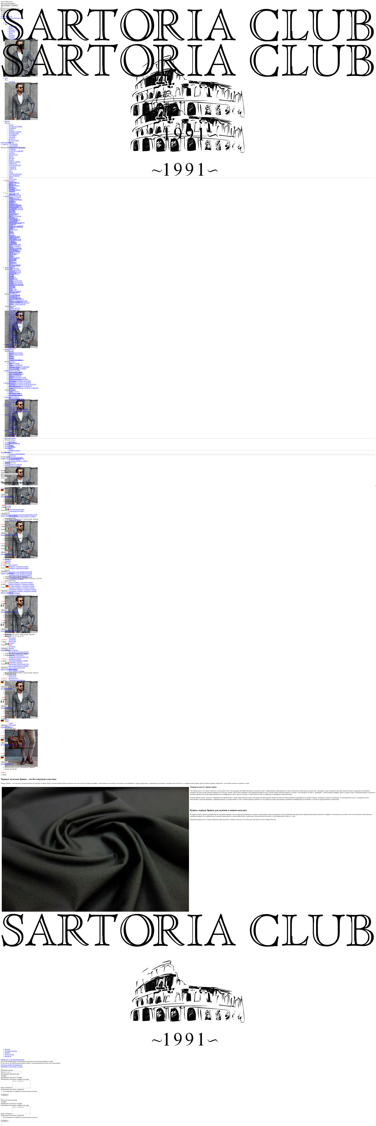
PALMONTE (13, 296)
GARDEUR (12, 244)
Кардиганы (12, 641)
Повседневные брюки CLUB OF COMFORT (23, 388)
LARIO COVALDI (15, 197)
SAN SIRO (12, 311)
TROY (11, 332)
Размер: (7, 502)
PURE (11, 304)
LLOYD (11, 275)
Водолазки (12, 638)
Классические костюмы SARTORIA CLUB (23, 515)
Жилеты (11, 648)
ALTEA (11, 203)
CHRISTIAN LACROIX (17, 222)
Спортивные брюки (15, 379)
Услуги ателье (9, 446)
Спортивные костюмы (16, 511)
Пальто (11, 392)
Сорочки (11, 643)
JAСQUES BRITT (15, 190)
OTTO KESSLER (14, 295)
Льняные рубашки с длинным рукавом (22, 588)
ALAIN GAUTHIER (15, 200)
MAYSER (12, 286)
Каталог (7, 1049)
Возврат (7, 444)
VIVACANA (13, 335)
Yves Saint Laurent (14, 342)
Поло (10, 645)
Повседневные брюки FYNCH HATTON (22, 384)
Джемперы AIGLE (15, 659)
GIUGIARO (13, 179)
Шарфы (11, 351)
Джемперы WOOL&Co (16, 655)
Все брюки (12, 381)
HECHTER (12, 259)
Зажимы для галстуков (16, 360)
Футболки (12, 646)
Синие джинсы (14, 397)
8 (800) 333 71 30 (6, 458)
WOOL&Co (12, 339)
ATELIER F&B (14, 207)
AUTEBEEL (13, 208)
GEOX (11, 247)
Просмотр (4, 494)
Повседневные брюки (16, 354)
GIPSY (11, 177)
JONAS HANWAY (15, 270)
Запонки (11, 358)
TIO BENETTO (14, 253)
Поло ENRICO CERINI (16, 671)
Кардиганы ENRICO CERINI (18, 666)
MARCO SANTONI (15, 281)
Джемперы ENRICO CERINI (18, 661)
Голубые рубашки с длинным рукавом (21, 586)
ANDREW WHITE (15, 205)
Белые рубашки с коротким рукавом (21, 582)
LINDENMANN (14, 199)
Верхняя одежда (14, 30)
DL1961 (11, 235)
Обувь (11, 33)
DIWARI (11, 233)
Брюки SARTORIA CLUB (17, 377)
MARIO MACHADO (16, 282)
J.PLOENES (13, 263)
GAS (10, 245)
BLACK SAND (14, 214)
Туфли (11, 723)
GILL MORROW (14, 251)
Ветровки (12, 442)
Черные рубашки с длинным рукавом (21, 584)
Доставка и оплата (11, 442)
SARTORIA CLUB (15, 314)
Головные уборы (14, 367)
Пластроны (12, 348)
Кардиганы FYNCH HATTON (19, 664)
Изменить (14, 5)
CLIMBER (12, 224)
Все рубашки (13, 413)
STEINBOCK (13, 325)
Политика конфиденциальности (11, 1065)
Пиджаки (12, 35)
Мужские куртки (14, 386)
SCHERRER (13, 318)
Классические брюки (16, 353)
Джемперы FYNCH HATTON (19, 657)
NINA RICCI (13, 293)
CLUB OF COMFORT (16, 226)
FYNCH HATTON (15, 240)
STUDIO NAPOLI (15, 326)
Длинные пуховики (15, 464)
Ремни (11, 355)
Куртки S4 (12, 456)
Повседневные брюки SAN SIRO (20, 381)
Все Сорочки (13, 565)
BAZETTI (12, 212)
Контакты (8, 448)
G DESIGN (12, 242)
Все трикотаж (13, 429)
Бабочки (11, 349)
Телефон (3, 1076)
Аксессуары (13, 26)
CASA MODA (13, 221)
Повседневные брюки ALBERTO (20, 383)
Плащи (11, 445)
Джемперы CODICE (15, 662)
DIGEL (11, 231)
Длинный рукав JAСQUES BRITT (20, 575)
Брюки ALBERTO (7, 689)
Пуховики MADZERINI (17, 454)
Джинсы (11, 376)
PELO (11, 300)
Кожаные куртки (14, 450)
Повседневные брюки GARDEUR (20, 386)
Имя (2, 1072)
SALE (7, 180)
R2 (9, 305)
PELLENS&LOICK (15, 298)
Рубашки (12, 37)
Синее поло (12, 676)
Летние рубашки (14, 593)
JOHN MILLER (14, 193)
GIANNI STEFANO (15, 249)
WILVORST (13, 337)
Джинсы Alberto (14, 363)
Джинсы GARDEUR (16, 365)
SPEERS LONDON (15, 248)
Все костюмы (13, 402)
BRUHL (11, 217)
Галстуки (12, 346)
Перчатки (12, 362)
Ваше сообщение (6, 1087)
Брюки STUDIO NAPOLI (9, 516)
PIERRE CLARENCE (16, 302)
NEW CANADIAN (15, 216)
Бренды (7, 196)
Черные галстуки (14, 308)
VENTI (11, 333)
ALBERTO (12, 201)
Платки (11, 356)
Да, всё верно (6, 5)
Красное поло (13, 678)
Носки (11, 365)
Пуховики (12, 390)
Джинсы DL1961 (14, 370)
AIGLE (11, 198)
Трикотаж (12, 38)
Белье (10, 363)
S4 (9, 309)
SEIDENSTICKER (15, 319)
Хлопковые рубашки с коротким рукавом (22, 591)
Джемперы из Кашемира (17, 680)
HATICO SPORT (14, 258)
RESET (11, 307)
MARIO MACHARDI (16, 284)
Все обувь (12, 436)
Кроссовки (12, 725)
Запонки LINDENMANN (17, 304)
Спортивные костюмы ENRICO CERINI (22, 516)
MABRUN (12, 277)
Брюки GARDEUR (15, 376)
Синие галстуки (14, 310)
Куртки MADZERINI (16, 457)
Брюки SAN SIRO (7, 708)
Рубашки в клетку (15, 595)
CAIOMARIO (13, 219)
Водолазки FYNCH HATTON (18, 652)
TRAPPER (12, 330)
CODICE (12, 228)
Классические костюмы (16, 509)
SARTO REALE (14, 312)
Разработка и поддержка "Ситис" (12, 1066)
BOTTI (11, 215)
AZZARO (12, 210)
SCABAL (12, 316)
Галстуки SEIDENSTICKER (18, 301)
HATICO (11, 181)
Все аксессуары (14, 369)
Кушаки (11, 353)
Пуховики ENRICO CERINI (18, 461)
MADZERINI (13, 279)
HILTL (11, 261)
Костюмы (12, 31)
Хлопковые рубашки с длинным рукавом (22, 589)
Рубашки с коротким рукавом (18, 568)
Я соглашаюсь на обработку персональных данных (20, 1091)
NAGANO (12, 288)
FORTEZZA (13, 238)
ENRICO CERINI (14, 237)
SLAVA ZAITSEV (15, 246)
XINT (10, 340)
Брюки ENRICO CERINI (9, 612)
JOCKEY (12, 267)
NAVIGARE (13, 289)
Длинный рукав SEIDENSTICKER (20, 573)
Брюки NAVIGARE (7, 554)
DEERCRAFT (13, 230)
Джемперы (12, 639)
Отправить (5, 1095)
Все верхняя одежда (15, 395)
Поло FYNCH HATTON (17, 668)
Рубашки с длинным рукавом (18, 566)
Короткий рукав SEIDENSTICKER (20, 572)
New (6, 193)
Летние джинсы (14, 391)
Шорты (11, 377)
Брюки (11, 28)
